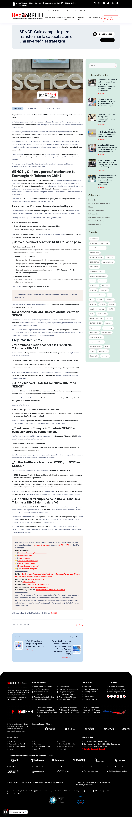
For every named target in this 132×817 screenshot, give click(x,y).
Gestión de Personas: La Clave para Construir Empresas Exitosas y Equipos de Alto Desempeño (107, 180)
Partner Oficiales (115, 11)
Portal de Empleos (67, 11)
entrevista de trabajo (97, 295)
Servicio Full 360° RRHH (69, 18)
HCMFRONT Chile (96, 318)
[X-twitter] (121, 696)
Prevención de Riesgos (97, 221)
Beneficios (18, 108)
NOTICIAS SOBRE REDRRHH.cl (99, 217)
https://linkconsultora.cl (36, 579)
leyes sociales (95, 328)
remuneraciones (95, 347)
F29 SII (99, 300)
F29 (91, 300)
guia (91, 314)
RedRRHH (54, 613)
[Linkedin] (108, 696)
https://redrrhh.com (22, 577)
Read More (30, 650)
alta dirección (94, 253)
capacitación (94, 267)
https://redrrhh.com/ (72, 574)
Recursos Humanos (25, 556)
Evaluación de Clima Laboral (28, 566)
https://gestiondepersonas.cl (41, 577)
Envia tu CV (78, 11)
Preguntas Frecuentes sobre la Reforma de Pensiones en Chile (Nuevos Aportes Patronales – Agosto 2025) (61, 647)
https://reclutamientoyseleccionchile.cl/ (50, 590)
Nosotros (52, 17)
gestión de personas (97, 309)
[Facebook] (114, 696)
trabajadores (103, 351)
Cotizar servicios (110, 19)
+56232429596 (105, 34)
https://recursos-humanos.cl (31, 574)
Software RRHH (81, 18)
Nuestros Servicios (39, 682)
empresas (104, 290)
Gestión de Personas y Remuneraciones (32, 553)
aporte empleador (96, 257)
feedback (110, 300)
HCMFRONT (102, 314)
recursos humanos (96, 337)
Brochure (104, 11)
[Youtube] (124, 696)
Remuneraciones (24, 558)
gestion (111, 304)
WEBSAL (105, 356)
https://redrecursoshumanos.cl (53, 574)
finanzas (93, 304)
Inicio (46, 17)
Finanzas (91, 207)
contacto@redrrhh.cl (41, 545)
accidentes (94, 238)
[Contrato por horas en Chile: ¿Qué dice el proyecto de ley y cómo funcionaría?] (92, 117)
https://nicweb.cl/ (29, 582)
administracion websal (97, 248)
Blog (89, 17)
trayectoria (94, 356)
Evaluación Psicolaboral (26, 563)
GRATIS (111, 309)
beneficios (110, 257)
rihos (107, 347)
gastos (102, 304)
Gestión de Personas (96, 210)
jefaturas (108, 323)
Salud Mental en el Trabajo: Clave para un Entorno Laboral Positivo (35, 643)
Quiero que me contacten (91, 11)
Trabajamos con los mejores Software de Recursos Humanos (30, 755)
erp (109, 295)
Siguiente (74, 637)
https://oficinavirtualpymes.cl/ (38, 584)
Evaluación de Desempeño (27, 569)
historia (109, 318)
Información (93, 214)
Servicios (59, 17)
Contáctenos (96, 17)
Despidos (102, 281)
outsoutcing (108, 328)
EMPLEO (105, 285)
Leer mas (102, 94)
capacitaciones (108, 262)
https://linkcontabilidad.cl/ (38, 587)
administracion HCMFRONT (99, 243)
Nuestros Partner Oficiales (42, 724)
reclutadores (106, 332)
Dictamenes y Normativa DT (99, 203)
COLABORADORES (96, 271)
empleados (94, 285)
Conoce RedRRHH (53, 11)
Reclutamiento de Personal (27, 561)
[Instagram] (111, 696)
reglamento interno (96, 342)
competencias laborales (98, 276)
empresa (93, 290)
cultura (92, 281)
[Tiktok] (118, 696)
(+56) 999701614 (65, 545)
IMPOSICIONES (95, 323)
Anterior (20, 637)
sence (92, 351)
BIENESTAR (94, 262)
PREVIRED (94, 332)
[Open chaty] (5, 812)
